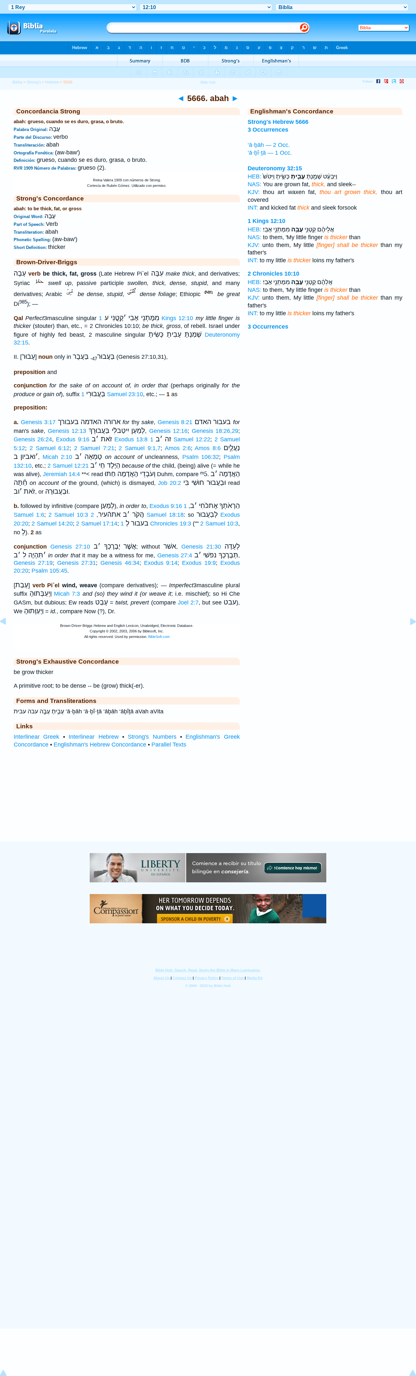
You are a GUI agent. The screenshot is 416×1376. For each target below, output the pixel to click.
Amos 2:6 (178, 448)
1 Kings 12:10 (266, 221)
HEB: (254, 176)
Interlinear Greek (36, 736)
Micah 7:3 (67, 594)
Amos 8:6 (208, 448)
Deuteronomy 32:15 (275, 168)
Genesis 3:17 (38, 422)
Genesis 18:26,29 (215, 431)
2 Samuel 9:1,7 (140, 448)
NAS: (254, 184)
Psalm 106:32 (200, 457)
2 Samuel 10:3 (68, 515)
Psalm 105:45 (49, 570)
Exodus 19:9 (199, 563)
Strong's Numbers (152, 736)
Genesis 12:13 (67, 431)
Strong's (34, 82)
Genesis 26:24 (33, 439)
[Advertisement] (208, 801)
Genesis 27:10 (70, 546)
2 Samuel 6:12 (50, 448)
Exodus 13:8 (131, 439)
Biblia (17, 82)
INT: (253, 207)
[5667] (408, 636)
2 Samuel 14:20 (52, 523)
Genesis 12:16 (168, 431)
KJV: (254, 192)
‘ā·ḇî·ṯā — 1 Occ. (270, 152)
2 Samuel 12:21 (67, 465)
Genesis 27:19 (33, 563)
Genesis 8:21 (175, 422)
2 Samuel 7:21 (94, 448)
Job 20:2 (169, 483)
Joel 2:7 (188, 602)
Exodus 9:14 (161, 563)
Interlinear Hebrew (93, 736)
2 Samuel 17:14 (96, 523)
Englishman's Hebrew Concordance (100, 744)
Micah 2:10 (57, 457)
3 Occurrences (268, 326)
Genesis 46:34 (119, 563)
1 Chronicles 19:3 (156, 523)
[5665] (8, 636)
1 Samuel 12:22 (180, 439)
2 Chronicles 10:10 (273, 273)
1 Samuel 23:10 (112, 394)
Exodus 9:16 (72, 439)
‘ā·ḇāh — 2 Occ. (269, 145)
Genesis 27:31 (76, 563)
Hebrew (52, 82)
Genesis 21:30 (201, 546)
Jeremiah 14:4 (61, 474)
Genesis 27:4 (174, 555)
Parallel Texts (168, 744)
